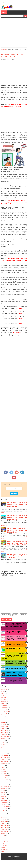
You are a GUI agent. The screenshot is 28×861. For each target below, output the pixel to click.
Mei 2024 (3, 744)
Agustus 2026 (4, 689)
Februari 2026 (4, 701)
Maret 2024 (3, 749)
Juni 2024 (3, 742)
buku (3, 843)
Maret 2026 (3, 699)
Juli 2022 (3, 790)
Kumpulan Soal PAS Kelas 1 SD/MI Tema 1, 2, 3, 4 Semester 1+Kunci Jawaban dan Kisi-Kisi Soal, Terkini (17, 543)
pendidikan (5, 849)
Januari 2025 (4, 728)
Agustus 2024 (4, 738)
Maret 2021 (3, 819)
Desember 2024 (5, 730)
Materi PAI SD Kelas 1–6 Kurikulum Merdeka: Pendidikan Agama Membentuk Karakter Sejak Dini (15, 674)
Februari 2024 (4, 751)
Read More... (4, 525)
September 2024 (5, 736)
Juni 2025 (3, 718)
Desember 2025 (5, 705)
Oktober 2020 (4, 829)
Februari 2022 (4, 796)
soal (14, 59)
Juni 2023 (3, 767)
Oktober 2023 (4, 759)
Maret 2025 (3, 724)
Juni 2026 (3, 693)
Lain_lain (4, 845)
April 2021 (3, 817)
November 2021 (5, 802)
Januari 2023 (4, 778)
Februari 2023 (4, 775)
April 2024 (3, 747)
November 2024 (5, 732)
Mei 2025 (3, 720)
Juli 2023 (3, 765)
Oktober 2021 (4, 804)
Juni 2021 (3, 813)
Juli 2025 (3, 716)
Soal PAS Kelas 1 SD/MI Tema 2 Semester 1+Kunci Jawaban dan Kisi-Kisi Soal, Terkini (17, 530)
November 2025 (5, 707)
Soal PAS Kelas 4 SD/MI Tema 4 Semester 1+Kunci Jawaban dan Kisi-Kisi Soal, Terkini (17, 517)
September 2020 (5, 831)
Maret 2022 (3, 794)
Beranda (15, 614)
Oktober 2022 (4, 784)
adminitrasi (5, 841)
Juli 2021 (3, 810)
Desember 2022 (5, 780)
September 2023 (5, 761)
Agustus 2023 (4, 763)
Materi (3, 847)
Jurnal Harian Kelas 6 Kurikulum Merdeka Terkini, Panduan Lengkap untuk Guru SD (15, 638)
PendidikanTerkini (17, 856)
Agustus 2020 (4, 833)
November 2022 (5, 782)
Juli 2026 (3, 691)
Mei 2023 (3, 769)
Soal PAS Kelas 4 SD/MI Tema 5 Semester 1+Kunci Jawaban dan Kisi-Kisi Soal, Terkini (17, 556)
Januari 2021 (4, 823)
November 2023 (5, 757)
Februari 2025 (4, 726)
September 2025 (5, 711)
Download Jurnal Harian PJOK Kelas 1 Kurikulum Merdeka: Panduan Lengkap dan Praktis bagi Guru (15, 680)
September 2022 (5, 786)
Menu (4, 12)
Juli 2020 (3, 835)
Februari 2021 (4, 821)
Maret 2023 (3, 773)
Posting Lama (23, 614)
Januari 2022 (4, 798)
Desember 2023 (5, 755)
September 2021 (5, 806)
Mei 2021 (3, 815)
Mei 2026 (3, 695)
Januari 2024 (4, 753)
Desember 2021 (5, 800)
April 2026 (3, 697)
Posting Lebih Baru (6, 614)
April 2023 (3, 771)
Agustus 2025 (4, 713)
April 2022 (3, 792)
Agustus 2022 (4, 788)
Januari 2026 (4, 703)
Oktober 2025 (4, 709)
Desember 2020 (5, 825)
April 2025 (3, 722)
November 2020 (5, 827)
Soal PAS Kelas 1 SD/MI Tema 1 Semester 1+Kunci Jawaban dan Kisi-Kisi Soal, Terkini (17, 504)
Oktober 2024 (4, 734)
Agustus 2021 (4, 808)
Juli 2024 (3, 740)
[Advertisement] (14, 33)
